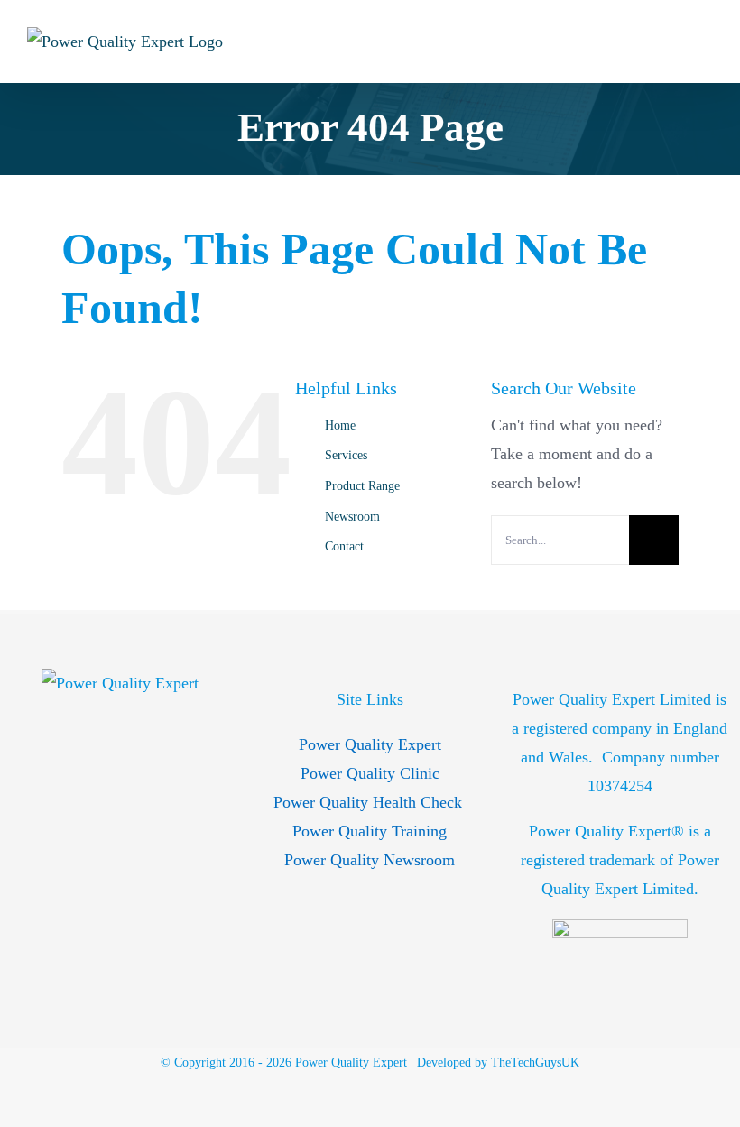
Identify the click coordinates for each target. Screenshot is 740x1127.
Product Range (362, 486)
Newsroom (352, 516)
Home (340, 425)
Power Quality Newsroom (369, 860)
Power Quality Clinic (370, 773)
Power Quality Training (369, 831)
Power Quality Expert (370, 744)
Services (346, 455)
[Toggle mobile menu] (705, 41)
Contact (344, 546)
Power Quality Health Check (370, 802)
